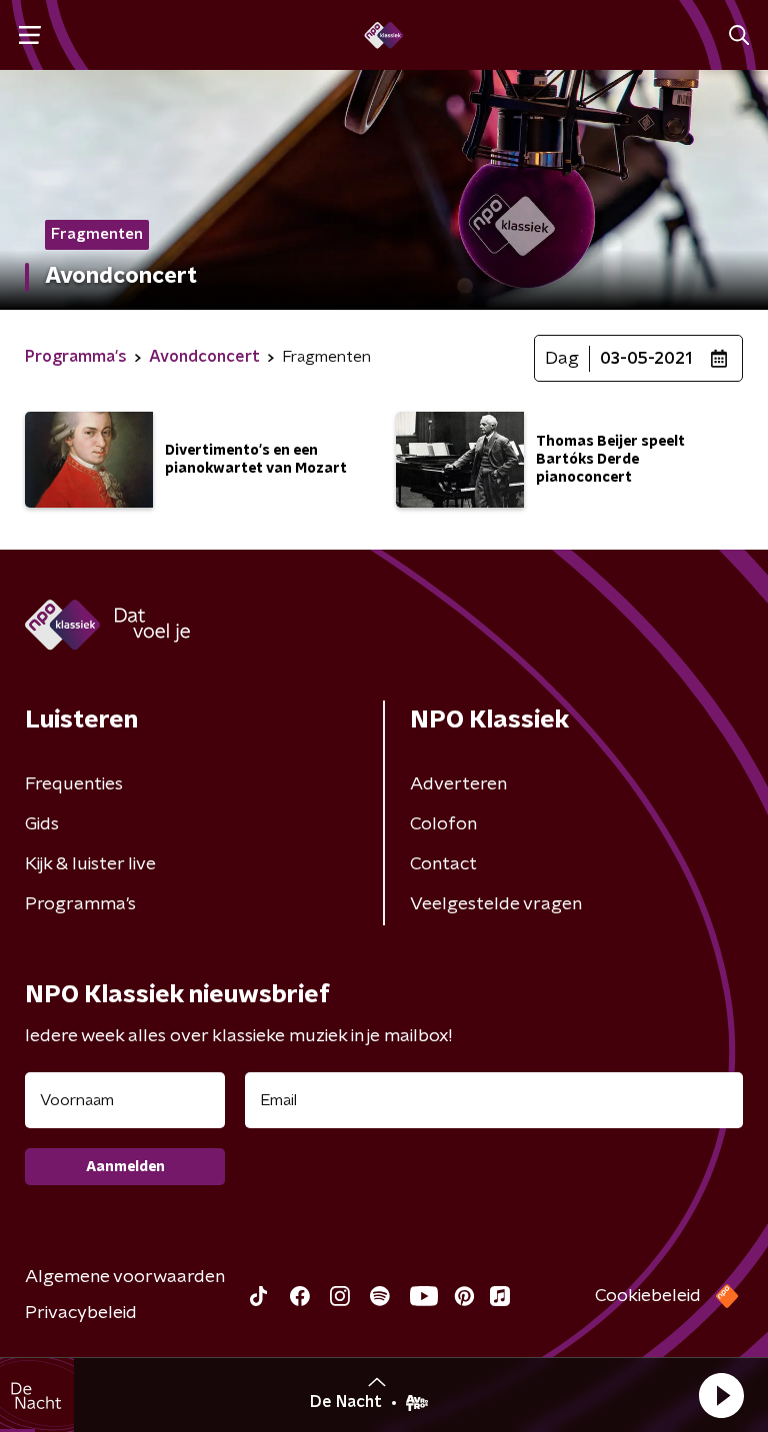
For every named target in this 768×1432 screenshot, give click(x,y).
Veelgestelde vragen (496, 904)
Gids (42, 824)
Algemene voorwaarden (125, 1277)
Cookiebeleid (648, 1296)
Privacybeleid (81, 1313)
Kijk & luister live (90, 864)
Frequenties (74, 784)
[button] (721, 1395)
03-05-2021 (646, 359)
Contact (443, 864)
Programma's (80, 904)
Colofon (443, 824)
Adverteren (458, 784)
